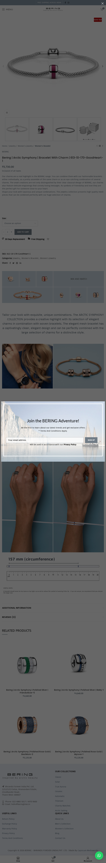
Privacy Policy (70, 444)
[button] (99, 855)
